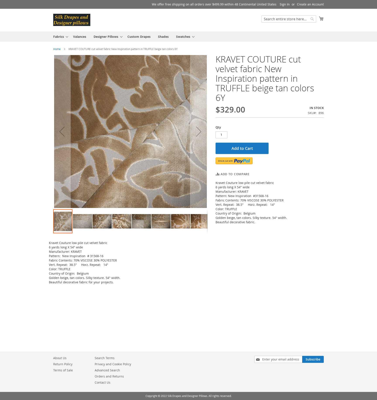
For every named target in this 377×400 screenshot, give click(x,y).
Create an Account (310, 4)
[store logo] (71, 20)
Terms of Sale (63, 370)
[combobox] (289, 19)
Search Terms (105, 358)
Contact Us (102, 382)
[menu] (188, 36)
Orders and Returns (109, 376)
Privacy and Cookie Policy (113, 364)
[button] (62, 131)
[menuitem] (59, 36)
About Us (60, 358)
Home (57, 49)
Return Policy (62, 364)
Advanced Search (107, 370)
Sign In (285, 4)
